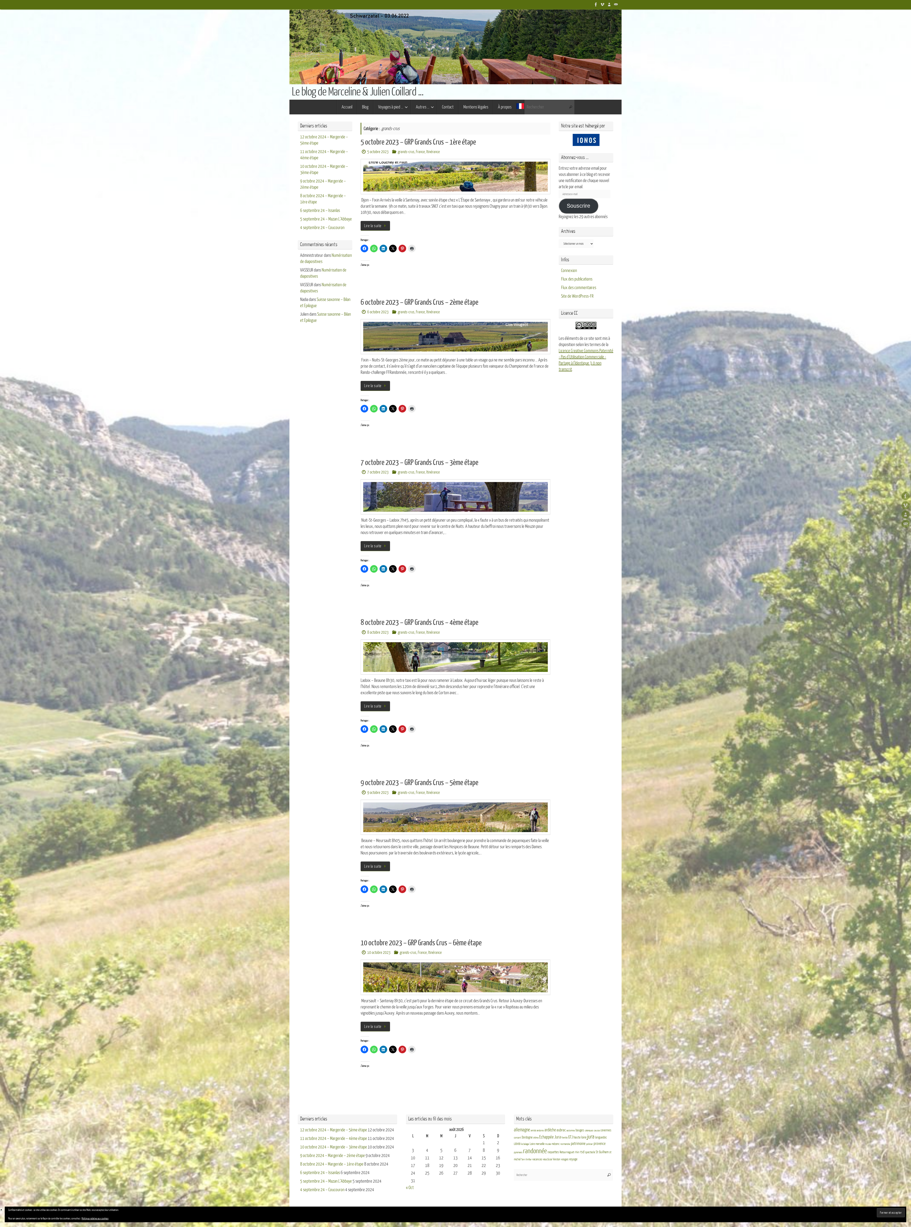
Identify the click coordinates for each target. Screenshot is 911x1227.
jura (590, 1137)
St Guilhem (602, 1152)
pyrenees (518, 1152)
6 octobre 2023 (378, 312)
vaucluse (547, 1159)
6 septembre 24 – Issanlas (320, 210)
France (420, 152)
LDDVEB (517, 1144)
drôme (536, 1137)
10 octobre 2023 (378, 952)
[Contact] (616, 4)
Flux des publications (576, 279)
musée (548, 1144)
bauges (580, 1130)
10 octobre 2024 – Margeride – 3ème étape (333, 1147)
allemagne (522, 1130)
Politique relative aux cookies (95, 1218)
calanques (589, 1130)
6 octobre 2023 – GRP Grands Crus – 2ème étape (419, 302)
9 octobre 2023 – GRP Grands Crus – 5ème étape (419, 782)
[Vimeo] (602, 4)
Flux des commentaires (578, 287)
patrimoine (578, 1143)
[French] (520, 107)
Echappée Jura (550, 1136)
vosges (564, 1159)
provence (599, 1144)
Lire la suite (372, 226)
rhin (577, 1152)
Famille (564, 1137)
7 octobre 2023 (378, 472)
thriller (528, 1159)
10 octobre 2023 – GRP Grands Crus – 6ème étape (421, 943)
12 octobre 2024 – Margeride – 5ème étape (333, 1130)
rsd (582, 1152)
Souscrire (578, 206)
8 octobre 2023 (378, 632)
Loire (532, 1144)
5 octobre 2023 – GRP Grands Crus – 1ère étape (418, 142)
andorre (540, 1130)
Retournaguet (567, 1152)
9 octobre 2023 (378, 792)
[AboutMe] (609, 4)
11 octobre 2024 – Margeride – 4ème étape (333, 1138)
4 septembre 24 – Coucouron (322, 227)
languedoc (601, 1137)
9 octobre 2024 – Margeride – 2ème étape (332, 1155)
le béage (525, 1144)
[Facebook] (596, 4)
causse (597, 1130)
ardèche (550, 1130)
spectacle (590, 1152)
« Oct (410, 1187)
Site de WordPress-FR (577, 296)
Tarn (523, 1159)
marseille (539, 1144)
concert (517, 1137)
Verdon (556, 1159)
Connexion (569, 270)
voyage (573, 1159)
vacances (537, 1159)
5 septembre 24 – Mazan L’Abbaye (326, 219)
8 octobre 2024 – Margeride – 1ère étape (331, 1164)
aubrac (561, 1130)
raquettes (553, 1152)
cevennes (605, 1130)
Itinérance (433, 152)
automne (571, 1130)
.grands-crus (405, 152)
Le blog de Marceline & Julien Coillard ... (357, 92)
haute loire (579, 1137)
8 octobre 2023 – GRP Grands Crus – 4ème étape (419, 622)
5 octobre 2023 (378, 152)
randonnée (535, 1151)
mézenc (556, 1144)
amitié (533, 1130)
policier (589, 1144)
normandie (565, 1144)
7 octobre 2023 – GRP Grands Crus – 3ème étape (419, 462)
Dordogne (527, 1137)
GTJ (570, 1137)
